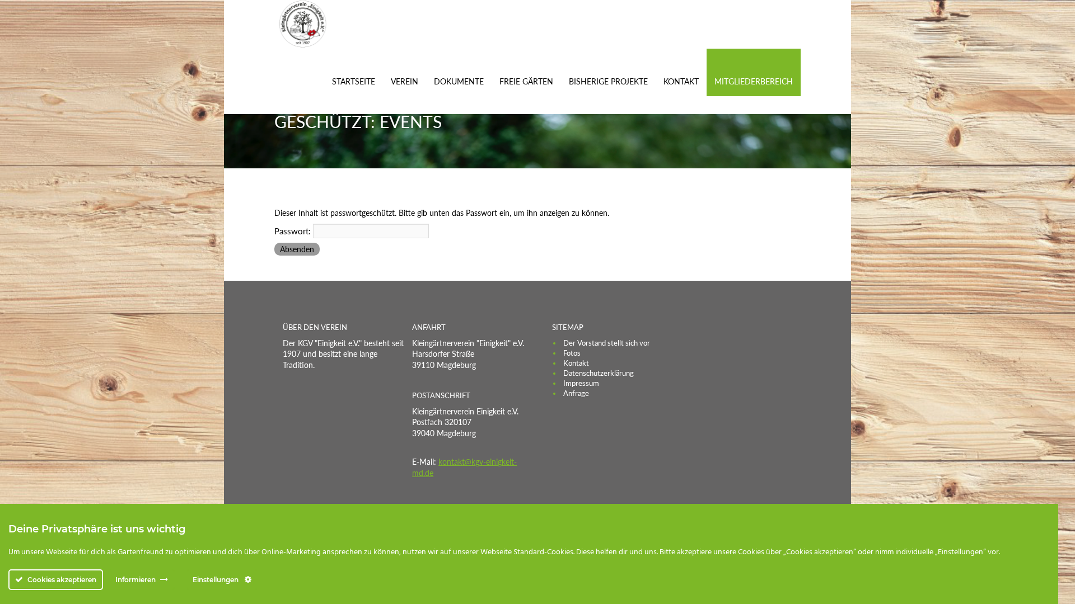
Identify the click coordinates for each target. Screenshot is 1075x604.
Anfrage (576, 393)
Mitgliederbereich (753, 81)
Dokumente (459, 81)
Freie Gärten (526, 81)
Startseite (353, 81)
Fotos (572, 352)
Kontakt (681, 81)
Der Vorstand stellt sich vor (606, 342)
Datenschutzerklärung (598, 373)
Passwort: (293, 231)
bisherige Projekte (608, 81)
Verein (404, 81)
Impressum (581, 383)
